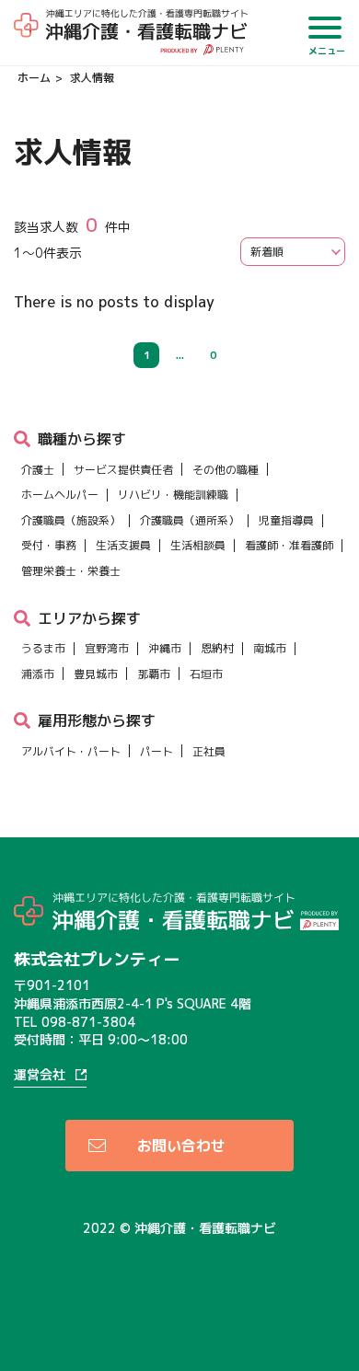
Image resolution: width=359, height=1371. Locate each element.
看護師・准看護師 (289, 545)
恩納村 (217, 648)
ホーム (34, 78)
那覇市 (153, 674)
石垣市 (206, 674)
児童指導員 (286, 520)
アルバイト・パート (71, 751)
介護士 (37, 470)
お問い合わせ (181, 1145)
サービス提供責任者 (123, 470)
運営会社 (39, 1075)
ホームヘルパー (59, 494)
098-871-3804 (88, 1022)
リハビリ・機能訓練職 (173, 494)
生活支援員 (123, 545)
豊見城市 (96, 674)
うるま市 (43, 648)
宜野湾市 (107, 648)
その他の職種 (225, 470)
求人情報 (92, 78)
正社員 (209, 751)
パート (156, 751)
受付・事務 (48, 545)
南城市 (269, 648)
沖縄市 (164, 648)
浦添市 (37, 674)
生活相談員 (198, 545)
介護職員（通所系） (189, 520)
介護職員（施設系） (71, 520)
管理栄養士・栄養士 (71, 571)
